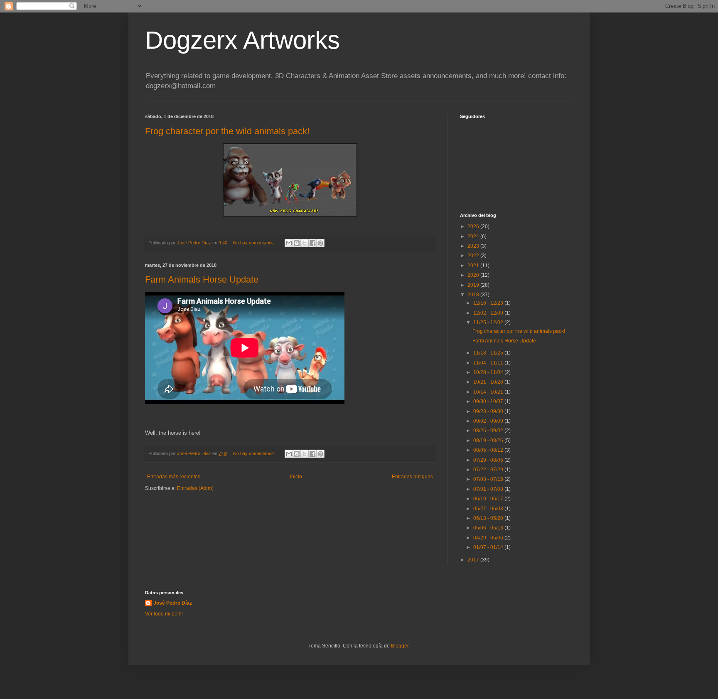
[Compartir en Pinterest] (320, 243)
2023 (473, 246)
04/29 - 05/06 (488, 538)
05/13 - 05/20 (488, 518)
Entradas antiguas (412, 477)
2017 (473, 560)
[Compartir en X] (304, 243)
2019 (473, 285)
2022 (473, 255)
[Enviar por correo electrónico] (289, 243)
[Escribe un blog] (297, 243)
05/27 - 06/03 (488, 509)
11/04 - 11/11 (488, 363)
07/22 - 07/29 (488, 470)
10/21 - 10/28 (488, 382)
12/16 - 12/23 (488, 303)
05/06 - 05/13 (488, 528)
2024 (473, 236)
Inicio (296, 477)
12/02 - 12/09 (488, 313)
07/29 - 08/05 (488, 460)
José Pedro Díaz (172, 603)
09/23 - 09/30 (488, 411)
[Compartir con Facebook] (312, 243)
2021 (473, 265)
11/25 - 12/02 (488, 322)
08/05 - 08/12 (488, 450)
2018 (473, 295)
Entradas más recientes (173, 477)
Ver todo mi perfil (164, 614)
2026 (473, 226)
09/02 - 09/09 (488, 421)
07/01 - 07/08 (488, 489)
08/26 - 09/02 (488, 430)
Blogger (399, 646)
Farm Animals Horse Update (201, 279)
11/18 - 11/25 (488, 353)
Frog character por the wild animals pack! (227, 131)
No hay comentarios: (254, 242)
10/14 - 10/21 (488, 392)
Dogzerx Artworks (242, 40)
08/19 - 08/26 (488, 440)
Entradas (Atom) (195, 488)
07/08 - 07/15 (488, 479)
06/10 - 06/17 (488, 499)
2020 (473, 275)
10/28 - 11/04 (488, 372)
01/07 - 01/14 (488, 547)
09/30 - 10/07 (488, 401)
